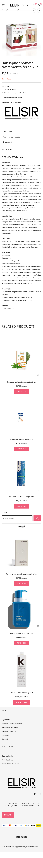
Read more (21, 584)
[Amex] (21, 825)
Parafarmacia (12, 10)
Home (4, 10)
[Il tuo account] (28, 5)
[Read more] (21, 550)
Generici (21, 10)
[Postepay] (38, 825)
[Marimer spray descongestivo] (21, 474)
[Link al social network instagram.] (40, 794)
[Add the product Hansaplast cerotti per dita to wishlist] (38, 433)
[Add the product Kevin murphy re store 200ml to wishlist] (38, 626)
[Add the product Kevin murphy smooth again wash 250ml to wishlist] (38, 567)
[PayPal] (4, 825)
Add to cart (22, 392)
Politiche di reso (7, 760)
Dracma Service (32, 847)
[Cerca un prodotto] (23, 5)
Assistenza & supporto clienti (12, 723)
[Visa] (16, 825)
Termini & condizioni (9, 731)
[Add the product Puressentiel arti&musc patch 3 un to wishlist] (38, 375)
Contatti (5, 739)
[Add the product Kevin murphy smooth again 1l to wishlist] (38, 685)
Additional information (12, 137)
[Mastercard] (10, 825)
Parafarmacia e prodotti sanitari (15, 93)
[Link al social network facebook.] (35, 794)
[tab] (21, 131)
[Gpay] (27, 825)
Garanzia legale (7, 756)
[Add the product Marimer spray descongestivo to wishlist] (38, 490)
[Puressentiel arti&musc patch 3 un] (21, 359)
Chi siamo (5, 735)
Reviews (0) (7, 142)
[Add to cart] (21, 669)
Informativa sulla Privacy (10, 764)
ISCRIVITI (7, 815)
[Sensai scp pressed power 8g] (39, 10)
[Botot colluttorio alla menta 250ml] (34, 10)
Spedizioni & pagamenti (10, 727)
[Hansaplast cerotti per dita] (21, 417)
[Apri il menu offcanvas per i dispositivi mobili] (3, 5)
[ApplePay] (33, 825)
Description (7, 131)
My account (6, 720)
